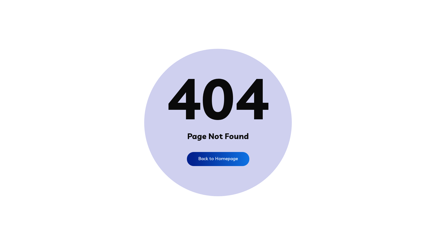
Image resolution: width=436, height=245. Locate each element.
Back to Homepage (218, 158)
